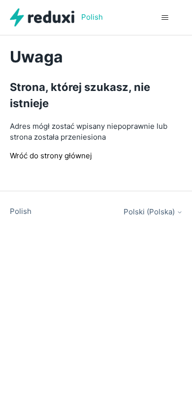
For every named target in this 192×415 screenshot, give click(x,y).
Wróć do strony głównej (51, 155)
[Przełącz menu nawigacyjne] (165, 18)
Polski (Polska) (150, 212)
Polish (21, 211)
